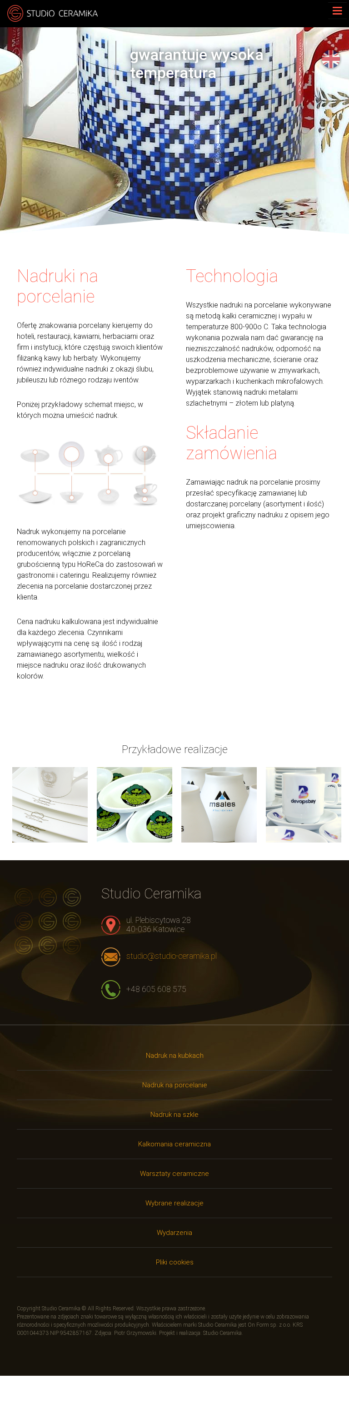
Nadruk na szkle (174, 1115)
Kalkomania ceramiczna (174, 1144)
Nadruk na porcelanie (174, 1085)
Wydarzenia (174, 1233)
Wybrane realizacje (174, 1203)
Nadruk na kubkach (175, 1055)
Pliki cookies (175, 1262)
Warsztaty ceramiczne (174, 1174)
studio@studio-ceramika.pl (171, 956)
